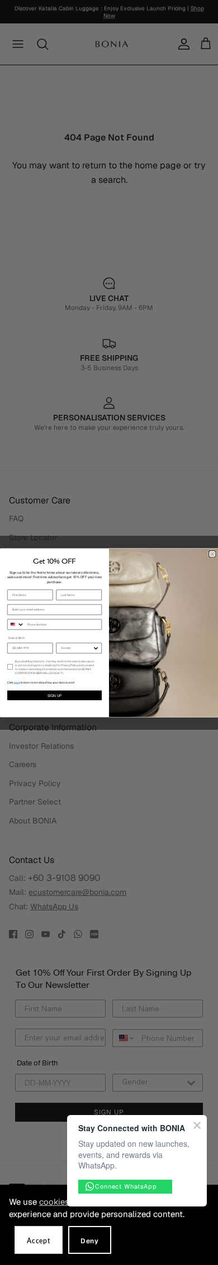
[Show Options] (96, 648)
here (17, 683)
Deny (89, 1241)
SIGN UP (55, 695)
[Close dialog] (212, 554)
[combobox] (16, 624)
